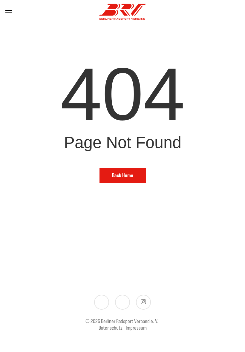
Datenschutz (110, 328)
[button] (8, 12)
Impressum (136, 328)
